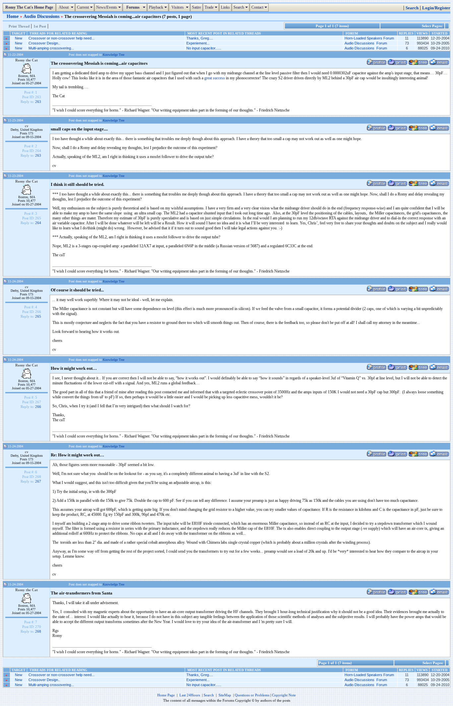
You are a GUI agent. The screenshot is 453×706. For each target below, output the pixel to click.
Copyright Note (284, 695)
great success (215, 78)
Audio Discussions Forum (366, 43)
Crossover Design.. (44, 43)
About (66, 7)
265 (38, 316)
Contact (260, 7)
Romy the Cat (26, 60)
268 (38, 631)
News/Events (109, 7)
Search (241, 7)
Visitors (180, 7)
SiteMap (225, 695)
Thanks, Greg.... (199, 38)
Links (225, 7)
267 (38, 481)
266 (38, 407)
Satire (196, 7)
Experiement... (198, 43)
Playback (158, 7)
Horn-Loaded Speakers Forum (369, 38)
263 (38, 102)
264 (38, 223)
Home (13, 16)
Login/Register (436, 8)
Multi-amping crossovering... (51, 48)
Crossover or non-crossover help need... (62, 38)
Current (85, 7)
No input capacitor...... (203, 48)
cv (27, 126)
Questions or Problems (252, 695)
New (18, 38)
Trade (212, 7)
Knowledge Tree (113, 54)
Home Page (166, 695)
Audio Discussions (42, 16)
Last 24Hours (189, 695)
